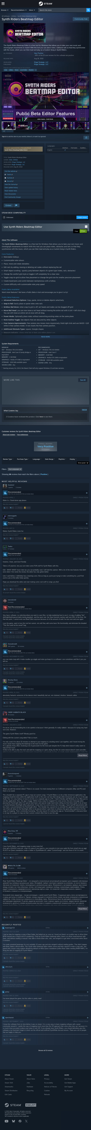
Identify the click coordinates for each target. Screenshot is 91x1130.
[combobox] (62, 10)
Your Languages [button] (14, 469)
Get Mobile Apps (70, 1083)
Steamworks (9, 1087)
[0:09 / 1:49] (45, 96)
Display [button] (72, 459)
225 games (11, 868)
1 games (10, 487)
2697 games (11, 646)
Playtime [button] (62, 459)
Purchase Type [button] (22, 459)
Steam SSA (9, 1083)
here (41, 417)
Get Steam (68, 1079)
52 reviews (21, 646)
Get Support (68, 1087)
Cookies (47, 1090)
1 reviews (11, 518)
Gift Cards (8, 1094)
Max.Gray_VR (13, 831)
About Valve (31, 1079)
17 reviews (11, 549)
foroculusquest (13, 773)
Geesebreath (12, 644)
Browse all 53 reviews (46, 1050)
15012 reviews (21, 868)
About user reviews (9, 434)
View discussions (10, 194)
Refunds (47, 1094)
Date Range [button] (49, 459)
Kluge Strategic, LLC (41, 62)
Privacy (46, 1079)
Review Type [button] (7, 459)
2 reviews (18, 487)
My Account (68, 1090)
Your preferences (22, 434)
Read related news (11, 191)
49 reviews (11, 714)
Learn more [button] (82, 217)
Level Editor (23, 70)
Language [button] (36, 459)
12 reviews (19, 682)
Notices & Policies (50, 1087)
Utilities (13, 16)
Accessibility (48, 1083)
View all (84, 410)
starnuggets (12, 516)
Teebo (10, 546)
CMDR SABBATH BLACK (17, 712)
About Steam (9, 1079)
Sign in (4, 136)
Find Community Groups (13, 197)
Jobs (28, 1083)
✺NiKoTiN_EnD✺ (14, 866)
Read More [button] (83, 755)
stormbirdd (12, 600)
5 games (10, 776)
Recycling (30, 1090)
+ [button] (35, 70)
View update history (11, 187)
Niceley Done (13, 680)
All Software (6, 16)
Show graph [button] (82, 463)
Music (16, 70)
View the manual (10, 184)
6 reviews (11, 602)
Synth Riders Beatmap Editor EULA (16, 150)
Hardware (30, 1087)
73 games (11, 682)
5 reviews (18, 833)
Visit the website (10, 171)
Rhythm (31, 70)
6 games (10, 833)
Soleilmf (11, 485)
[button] (5, 10)
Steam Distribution (11, 1090)
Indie (5, 70)
